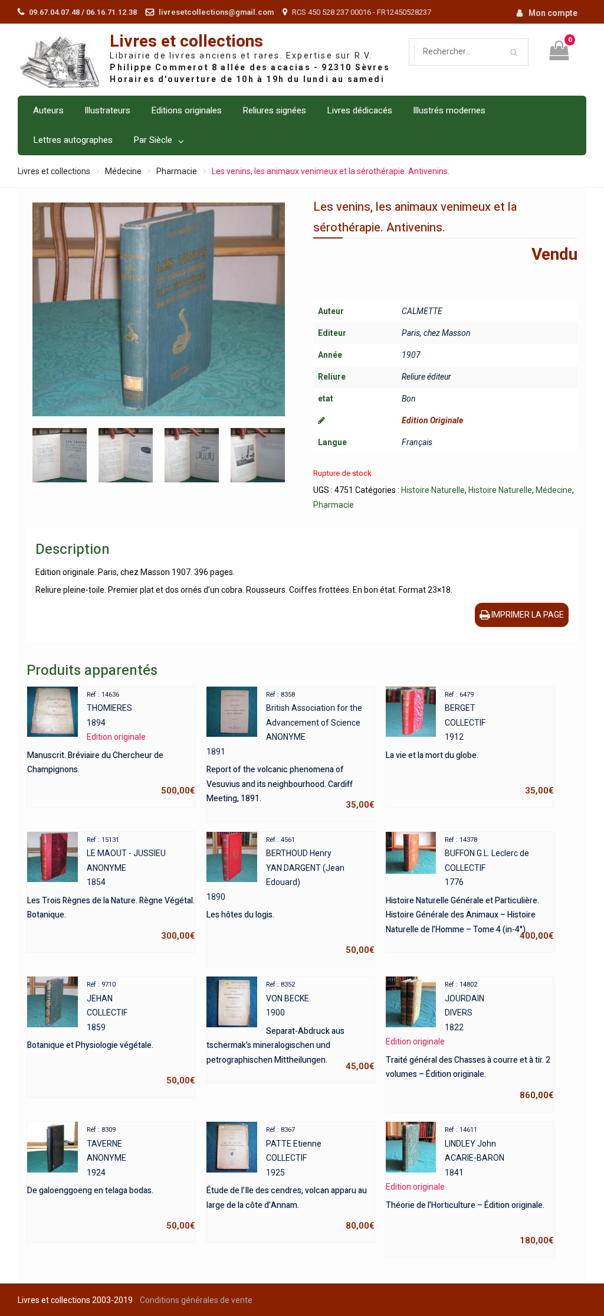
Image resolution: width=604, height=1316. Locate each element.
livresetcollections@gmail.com (216, 12)
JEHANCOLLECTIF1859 (111, 1033)
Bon (409, 398)
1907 (411, 355)
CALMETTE (422, 311)
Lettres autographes (73, 139)
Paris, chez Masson (436, 333)
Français (417, 442)
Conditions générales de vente (196, 1300)
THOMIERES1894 (111, 743)
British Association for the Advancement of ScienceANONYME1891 (290, 751)
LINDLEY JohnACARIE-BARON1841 (470, 1186)
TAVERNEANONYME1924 (111, 1178)
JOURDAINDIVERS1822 (470, 1041)
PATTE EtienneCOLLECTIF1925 (290, 1178)
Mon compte (552, 13)
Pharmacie (176, 171)
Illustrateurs (107, 110)
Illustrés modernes (449, 110)
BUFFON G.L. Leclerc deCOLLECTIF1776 (470, 888)
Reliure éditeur (426, 376)
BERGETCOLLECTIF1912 (470, 743)
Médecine (123, 171)
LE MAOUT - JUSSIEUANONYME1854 (111, 888)
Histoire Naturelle (433, 490)
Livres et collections (186, 42)
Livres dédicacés (359, 110)
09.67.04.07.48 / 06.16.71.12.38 (83, 12)
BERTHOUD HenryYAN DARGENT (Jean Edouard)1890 (290, 896)
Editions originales (186, 110)
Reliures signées (274, 110)
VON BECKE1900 (290, 1026)
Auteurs (48, 110)
